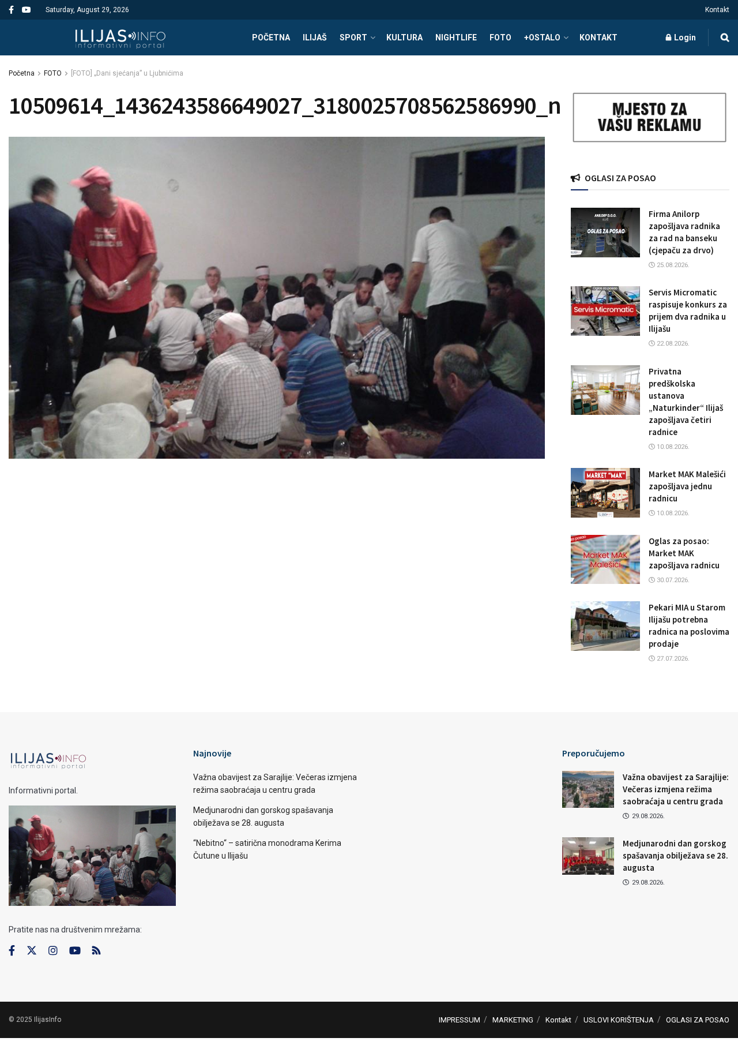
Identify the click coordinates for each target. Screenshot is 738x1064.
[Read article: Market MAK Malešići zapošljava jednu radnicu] (605, 493)
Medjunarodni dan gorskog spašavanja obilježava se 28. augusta (675, 855)
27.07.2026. (672, 658)
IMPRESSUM (459, 1020)
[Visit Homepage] (120, 37)
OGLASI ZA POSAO (697, 1020)
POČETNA (271, 37)
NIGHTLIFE (456, 37)
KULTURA (404, 37)
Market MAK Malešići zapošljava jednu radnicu (687, 486)
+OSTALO (542, 37)
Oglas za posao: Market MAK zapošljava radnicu (684, 553)
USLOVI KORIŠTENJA (618, 1020)
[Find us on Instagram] (53, 951)
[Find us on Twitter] (32, 951)
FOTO (500, 37)
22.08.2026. (672, 343)
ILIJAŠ (315, 37)
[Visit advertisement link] (650, 117)
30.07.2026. (672, 580)
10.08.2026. (672, 447)
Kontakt (717, 10)
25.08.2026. (672, 265)
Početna (22, 73)
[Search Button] (725, 37)
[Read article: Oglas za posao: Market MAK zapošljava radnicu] (605, 560)
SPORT (353, 37)
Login (684, 37)
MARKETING (512, 1020)
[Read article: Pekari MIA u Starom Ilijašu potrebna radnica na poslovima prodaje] (605, 626)
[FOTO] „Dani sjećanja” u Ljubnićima (127, 73)
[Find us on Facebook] (11, 10)
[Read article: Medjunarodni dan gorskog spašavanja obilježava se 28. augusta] (588, 855)
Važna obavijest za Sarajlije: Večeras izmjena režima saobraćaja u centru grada (676, 789)
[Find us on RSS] (96, 951)
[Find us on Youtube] (26, 10)
